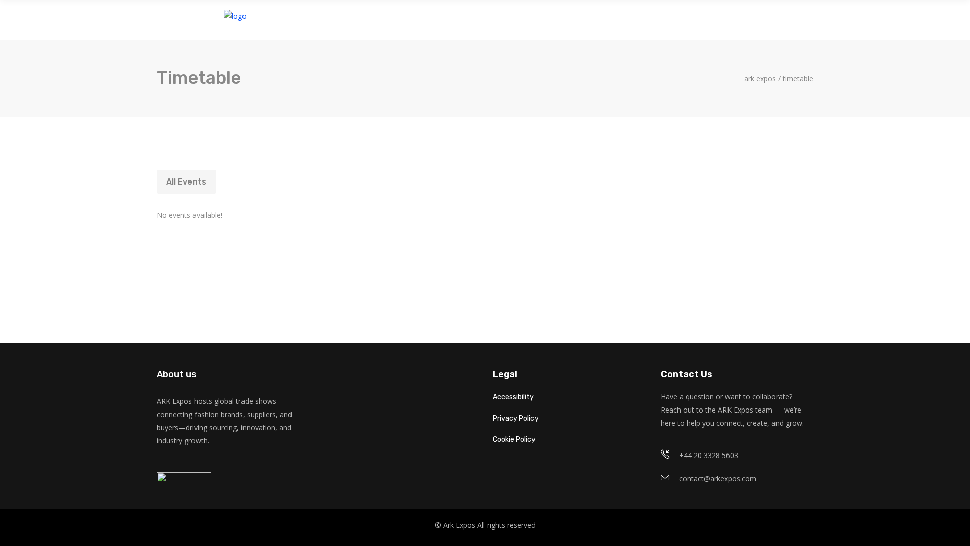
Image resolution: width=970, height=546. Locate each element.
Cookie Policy (514, 439)
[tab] (186, 182)
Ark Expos (760, 78)
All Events (186, 182)
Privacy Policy (516, 418)
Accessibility (513, 397)
